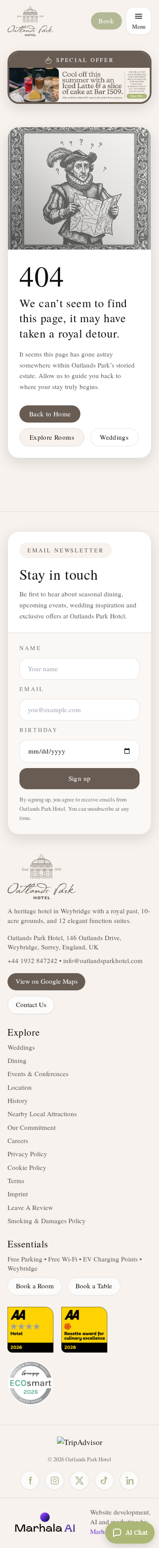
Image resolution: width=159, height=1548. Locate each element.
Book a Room (35, 1285)
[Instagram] (54, 1480)
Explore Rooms (52, 437)
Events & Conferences (38, 1073)
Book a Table (94, 1285)
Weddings (114, 437)
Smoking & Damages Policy (47, 1220)
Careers (18, 1140)
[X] (79, 1480)
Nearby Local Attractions (42, 1113)
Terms (16, 1180)
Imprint (18, 1193)
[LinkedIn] (129, 1480)
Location (20, 1087)
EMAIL (31, 689)
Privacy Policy (27, 1153)
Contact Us (31, 1004)
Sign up (79, 778)
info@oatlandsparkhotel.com (103, 960)
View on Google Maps (46, 981)
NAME (30, 648)
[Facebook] (29, 1480)
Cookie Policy (27, 1167)
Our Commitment (32, 1127)
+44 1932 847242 (32, 960)
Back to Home (50, 413)
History (18, 1100)
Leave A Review (30, 1207)
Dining (17, 1060)
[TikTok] (104, 1480)
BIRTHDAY (38, 730)
